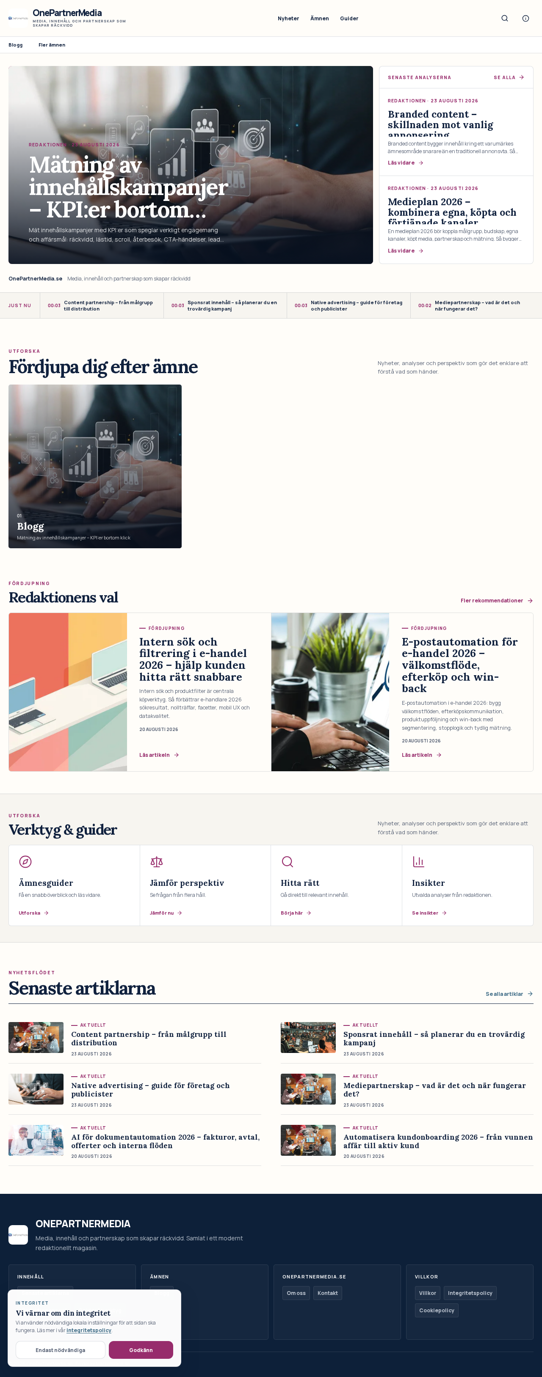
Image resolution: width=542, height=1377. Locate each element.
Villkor (427, 1293)
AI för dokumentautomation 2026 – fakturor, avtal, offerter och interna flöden (165, 1141)
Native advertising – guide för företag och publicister (348, 305)
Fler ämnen (52, 45)
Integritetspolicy (470, 1293)
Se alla (505, 77)
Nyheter (288, 18)
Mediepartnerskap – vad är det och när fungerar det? (469, 305)
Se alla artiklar (504, 994)
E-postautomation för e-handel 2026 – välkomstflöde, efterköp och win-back (460, 665)
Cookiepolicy (436, 1310)
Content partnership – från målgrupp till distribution (100, 305)
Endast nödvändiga (60, 1350)
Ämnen (319, 18)
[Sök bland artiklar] (505, 18)
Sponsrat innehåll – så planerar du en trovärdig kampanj (224, 305)
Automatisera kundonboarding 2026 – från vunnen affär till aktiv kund (438, 1141)
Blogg (15, 45)
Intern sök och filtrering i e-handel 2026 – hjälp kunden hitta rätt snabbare (193, 659)
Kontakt (328, 1293)
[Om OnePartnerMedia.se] (525, 18)
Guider (349, 18)
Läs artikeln (154, 755)
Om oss (296, 1293)
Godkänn (141, 1350)
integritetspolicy (88, 1330)
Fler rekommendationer (492, 600)
